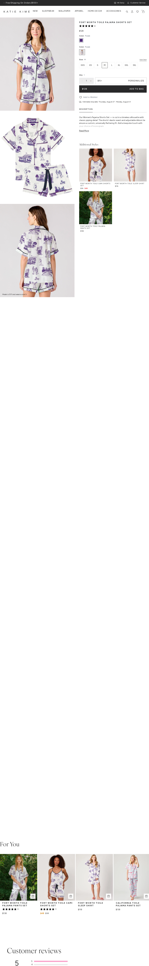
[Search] (127, 11)
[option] (82, 52)
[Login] (132, 11)
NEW (35, 11)
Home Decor (95, 11)
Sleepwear (48, 11)
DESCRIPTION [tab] (86, 109)
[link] (87, 25)
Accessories (113, 11)
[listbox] (113, 52)
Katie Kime (17, 11)
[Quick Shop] (33, 896)
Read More (84, 130)
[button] (49, 961)
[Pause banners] (4, 3)
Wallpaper (64, 11)
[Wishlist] (137, 11)
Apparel (79, 11)
